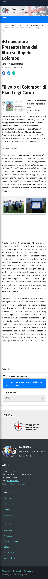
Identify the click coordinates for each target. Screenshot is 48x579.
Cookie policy (17, 571)
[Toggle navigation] (5, 3)
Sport (8, 547)
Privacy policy (6, 571)
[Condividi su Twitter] (9, 72)
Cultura (9, 530)
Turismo (9, 536)
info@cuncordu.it (13, 480)
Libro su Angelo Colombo (12, 64)
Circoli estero (9, 503)
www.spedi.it (22, 574)
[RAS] (24, 427)
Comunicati (11, 552)
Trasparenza (29, 571)
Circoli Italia (8, 498)
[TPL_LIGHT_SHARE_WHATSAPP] (14, 72)
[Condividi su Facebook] (3, 72)
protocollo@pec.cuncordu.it (15, 484)
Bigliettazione (12, 558)
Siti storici (8, 515)
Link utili (7, 509)
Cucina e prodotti (13, 541)
